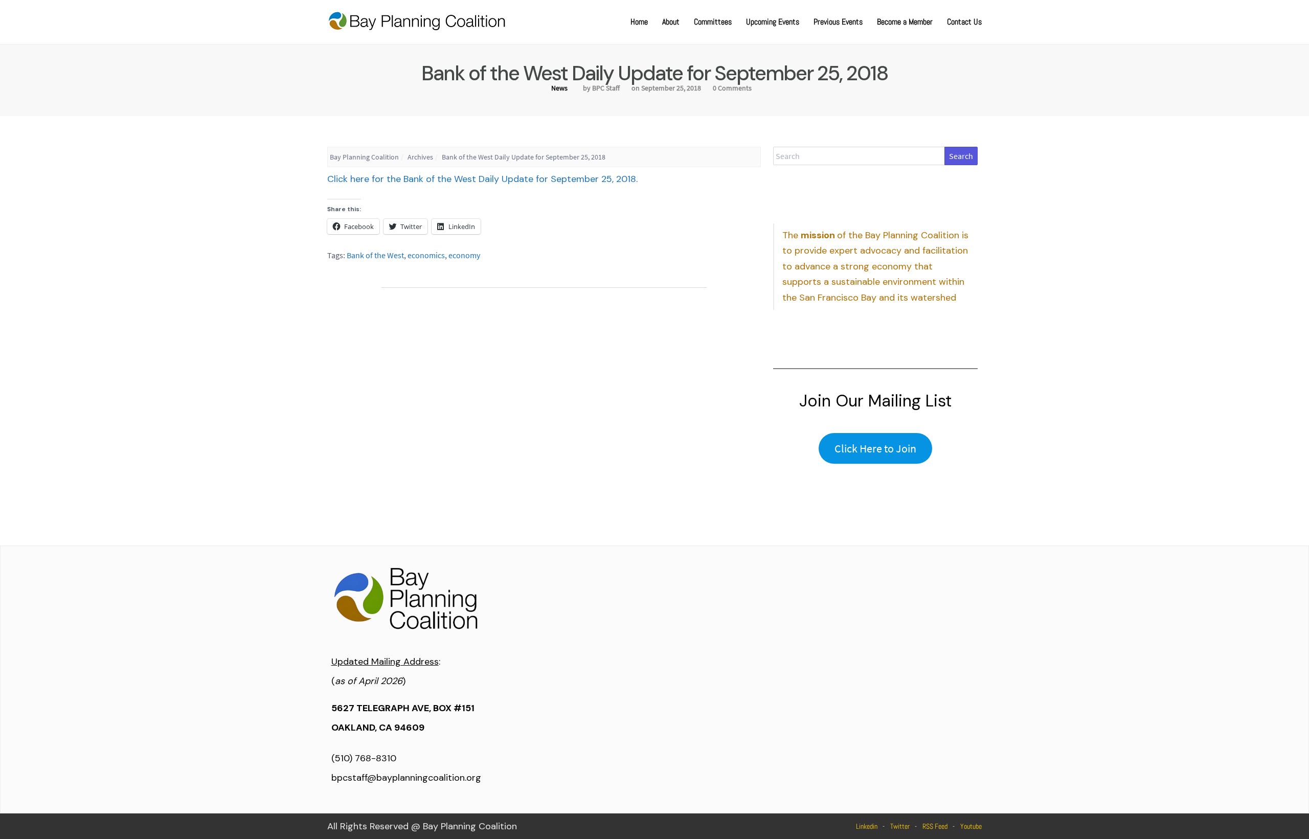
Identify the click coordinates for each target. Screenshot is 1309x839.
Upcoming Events (772, 21)
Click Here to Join (875, 448)
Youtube (971, 826)
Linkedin (866, 826)
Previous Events (838, 21)
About (671, 21)
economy (464, 255)
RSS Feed (934, 826)
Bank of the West (375, 255)
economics (426, 255)
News (559, 88)
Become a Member (905, 21)
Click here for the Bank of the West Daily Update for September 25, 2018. (482, 179)
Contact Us (964, 21)
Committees (713, 21)
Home (639, 21)
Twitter (900, 826)
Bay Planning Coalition (364, 157)
